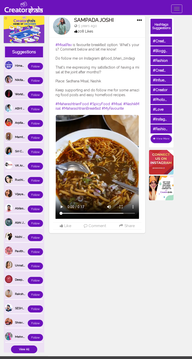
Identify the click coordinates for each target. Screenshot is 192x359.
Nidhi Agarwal (24, 237)
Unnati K (21, 265)
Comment (97, 226)
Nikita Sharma (24, 80)
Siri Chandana (24, 151)
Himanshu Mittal (26, 65)
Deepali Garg (23, 279)
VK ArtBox (22, 165)
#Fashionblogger (167, 129)
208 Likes (85, 31)
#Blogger (161, 51)
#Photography (164, 100)
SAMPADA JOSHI (94, 20)
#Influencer (162, 80)
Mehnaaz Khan (25, 336)
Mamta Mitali (24, 137)
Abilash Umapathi (27, 208)
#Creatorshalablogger (171, 70)
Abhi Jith (21, 222)
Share (129, 226)
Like (67, 226)
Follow (35, 66)
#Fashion (160, 61)
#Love (158, 109)
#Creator (160, 90)
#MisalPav (64, 45)
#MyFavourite (113, 108)
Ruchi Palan (23, 180)
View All (24, 349)
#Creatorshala (164, 41)
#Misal (116, 104)
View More (163, 138)
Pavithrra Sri (23, 251)
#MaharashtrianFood (72, 104)
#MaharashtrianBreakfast (81, 108)
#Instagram (162, 119)
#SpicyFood (100, 104)
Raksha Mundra (25, 294)
